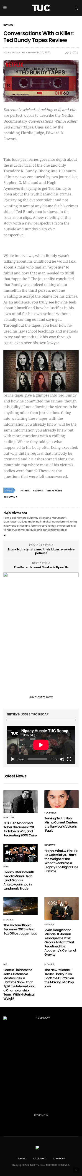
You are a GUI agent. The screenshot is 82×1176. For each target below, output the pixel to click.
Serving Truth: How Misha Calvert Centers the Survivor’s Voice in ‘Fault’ (61, 824)
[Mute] (62, 759)
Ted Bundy (10, 496)
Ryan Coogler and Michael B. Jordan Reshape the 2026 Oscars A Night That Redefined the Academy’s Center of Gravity (60, 942)
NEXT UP (8, 817)
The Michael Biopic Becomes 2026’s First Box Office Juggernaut (20, 929)
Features (50, 813)
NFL (5, 964)
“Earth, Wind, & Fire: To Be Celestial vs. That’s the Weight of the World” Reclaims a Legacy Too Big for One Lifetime (61, 860)
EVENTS (49, 924)
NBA (6, 866)
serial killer (54, 490)
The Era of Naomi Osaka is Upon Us (41, 567)
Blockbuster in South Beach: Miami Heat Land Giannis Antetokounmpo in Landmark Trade (18, 880)
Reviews (8, 25)
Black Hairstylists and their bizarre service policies (41, 551)
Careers (59, 1158)
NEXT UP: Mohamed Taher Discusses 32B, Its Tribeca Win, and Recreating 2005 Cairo (20, 829)
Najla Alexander (14, 53)
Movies (8, 920)
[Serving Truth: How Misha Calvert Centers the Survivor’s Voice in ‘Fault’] (61, 799)
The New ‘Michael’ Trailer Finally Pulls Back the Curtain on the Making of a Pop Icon (59, 978)
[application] (41, 745)
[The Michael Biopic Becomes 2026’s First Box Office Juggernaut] (20, 906)
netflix (25, 490)
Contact (40, 1158)
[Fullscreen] (69, 759)
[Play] (12, 759)
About (22, 1158)
